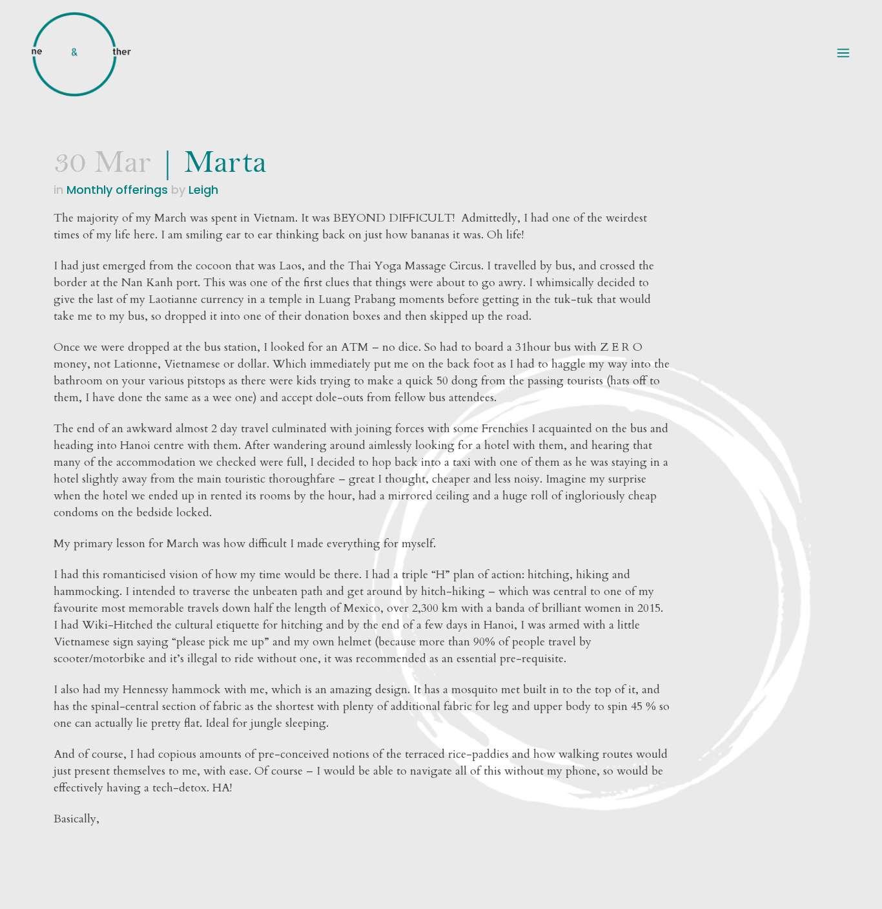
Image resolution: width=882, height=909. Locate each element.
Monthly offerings (117, 190)
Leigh (203, 190)
